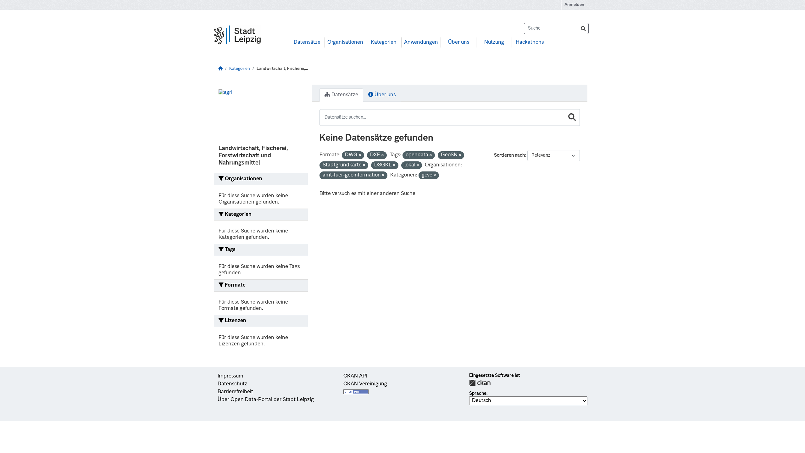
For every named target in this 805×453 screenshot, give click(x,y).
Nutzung (494, 42)
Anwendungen (421, 42)
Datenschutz (232, 384)
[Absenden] (583, 28)
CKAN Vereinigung (365, 384)
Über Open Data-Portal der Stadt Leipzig (266, 399)
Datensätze (307, 42)
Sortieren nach (509, 155)
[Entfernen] (360, 155)
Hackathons (530, 42)
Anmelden (574, 5)
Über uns (458, 42)
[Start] (220, 69)
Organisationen (345, 42)
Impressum (230, 376)
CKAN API (355, 376)
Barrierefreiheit (235, 391)
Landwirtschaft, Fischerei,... (282, 69)
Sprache (477, 393)
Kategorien (384, 42)
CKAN (480, 382)
